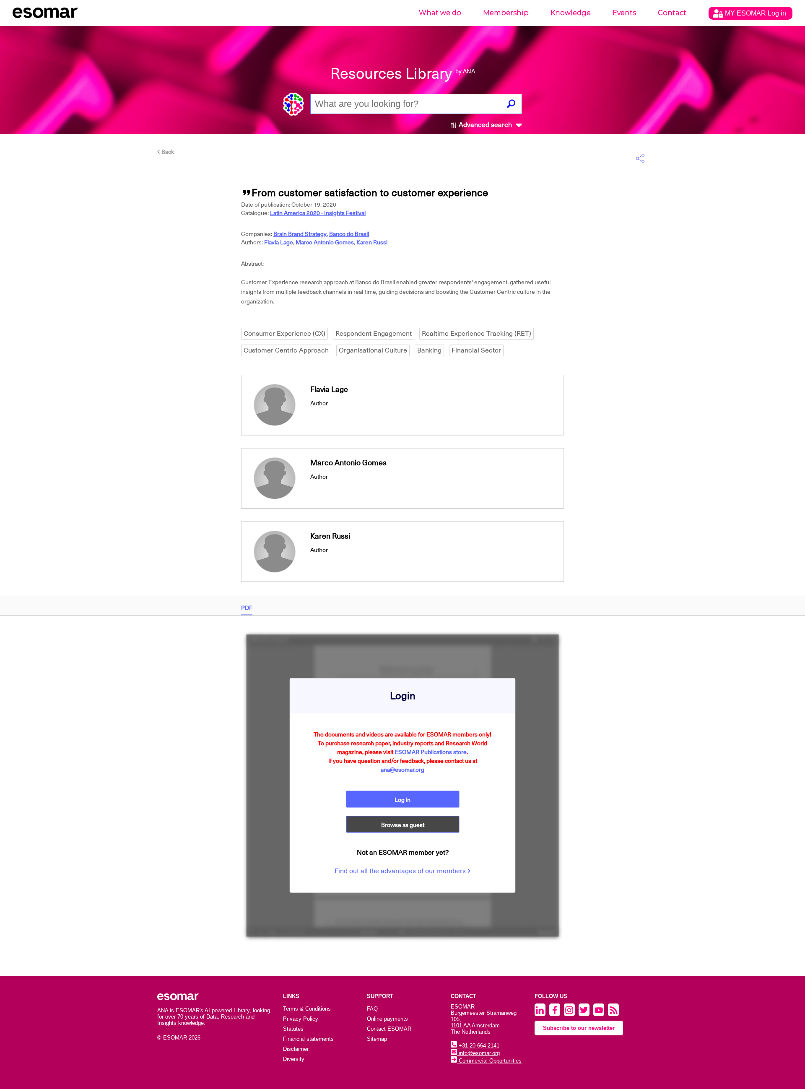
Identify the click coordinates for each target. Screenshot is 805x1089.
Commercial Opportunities (489, 1061)
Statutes (293, 1029)
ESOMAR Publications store (431, 751)
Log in (402, 799)
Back (167, 152)
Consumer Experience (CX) (284, 333)
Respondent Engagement (373, 333)
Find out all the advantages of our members (401, 870)
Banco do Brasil (349, 234)
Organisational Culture (373, 350)
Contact (672, 13)
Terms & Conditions (307, 1009)
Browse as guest (402, 824)
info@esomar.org (478, 1053)
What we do (440, 13)
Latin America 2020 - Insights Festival (318, 213)
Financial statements (308, 1039)
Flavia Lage (278, 242)
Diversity (293, 1059)
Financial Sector (476, 350)
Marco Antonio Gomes (325, 242)
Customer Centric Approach (286, 350)
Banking (429, 350)
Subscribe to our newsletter (579, 1028)
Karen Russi (371, 242)
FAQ (372, 1009)
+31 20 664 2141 (478, 1045)
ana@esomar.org (402, 769)
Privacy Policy (300, 1019)
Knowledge (571, 13)
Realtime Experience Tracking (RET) (476, 333)
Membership (506, 13)
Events (624, 13)
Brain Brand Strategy (300, 234)
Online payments (387, 1019)
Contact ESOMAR (389, 1029)
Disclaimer (296, 1049)
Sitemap (377, 1039)
